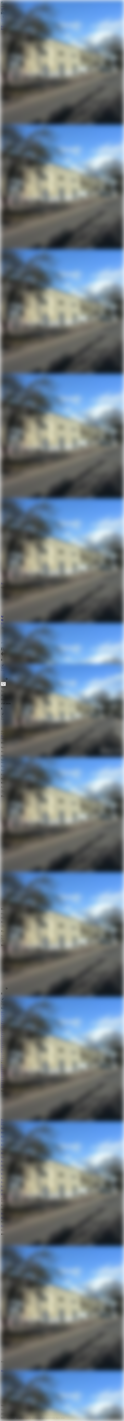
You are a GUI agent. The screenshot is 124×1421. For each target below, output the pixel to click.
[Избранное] (3, 684)
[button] (64, 679)
